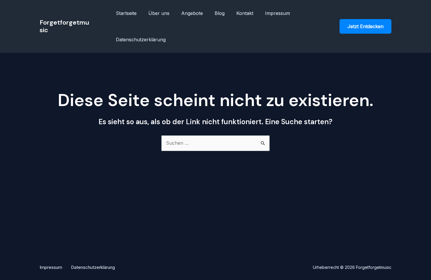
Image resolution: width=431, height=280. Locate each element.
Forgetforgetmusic (64, 26)
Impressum (277, 13)
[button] (365, 26)
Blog (220, 13)
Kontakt (244, 13)
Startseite (126, 13)
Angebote (192, 13)
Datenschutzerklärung (141, 39)
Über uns (158, 13)
